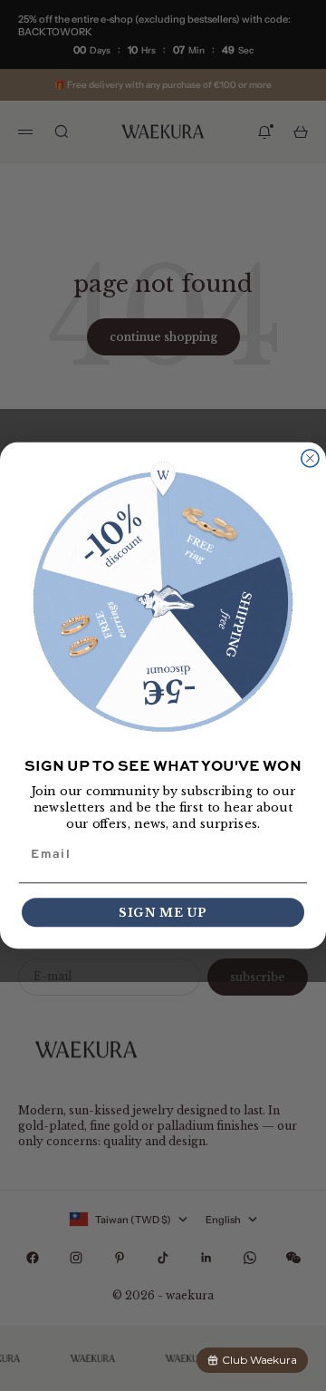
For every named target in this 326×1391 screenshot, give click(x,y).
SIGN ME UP (163, 912)
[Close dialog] (310, 458)
